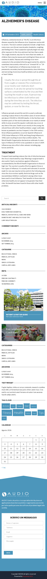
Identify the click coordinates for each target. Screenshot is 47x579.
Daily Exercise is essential (11, 212)
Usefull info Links (8, 265)
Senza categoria (8, 262)
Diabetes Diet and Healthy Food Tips (16, 217)
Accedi (4, 275)
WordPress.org (8, 284)
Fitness (7, 412)
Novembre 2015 (7, 241)
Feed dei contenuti (9, 278)
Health (18, 412)
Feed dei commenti (8, 281)
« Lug (3, 467)
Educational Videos (9, 254)
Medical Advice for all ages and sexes (16, 215)
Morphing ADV (28, 576)
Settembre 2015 (8, 243)
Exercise (33, 406)
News (4, 259)
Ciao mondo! (6, 209)
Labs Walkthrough (9, 220)
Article (6, 406)
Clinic (13, 406)
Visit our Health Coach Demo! (17, 337)
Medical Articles (8, 257)
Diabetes (19, 406)
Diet (27, 406)
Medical (28, 413)
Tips (41, 412)
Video (4, 418)
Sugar (34, 413)
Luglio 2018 (6, 238)
